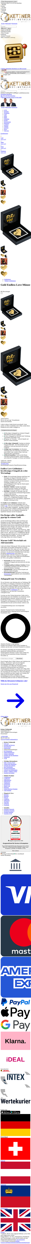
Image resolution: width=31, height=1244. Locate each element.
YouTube (6, 802)
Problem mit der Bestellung (11, 755)
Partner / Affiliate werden (10, 771)
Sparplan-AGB (8, 813)
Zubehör (6, 127)
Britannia (6, 787)
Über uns (6, 130)
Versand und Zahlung (9, 765)
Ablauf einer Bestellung (10, 764)
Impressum (7, 757)
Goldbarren (7, 778)
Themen (6, 126)
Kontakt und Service (9, 745)
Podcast (6, 797)
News (5, 129)
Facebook (6, 805)
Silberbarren (7, 781)
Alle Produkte (7, 790)
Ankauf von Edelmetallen (10, 770)
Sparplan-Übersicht (9, 809)
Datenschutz (7, 748)
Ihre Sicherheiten (8, 767)
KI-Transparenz (8, 751)
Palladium (6, 119)
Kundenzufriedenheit (9, 768)
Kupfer (6, 120)
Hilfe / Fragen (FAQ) (9, 762)
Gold (5, 114)
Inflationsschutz (10, 553)
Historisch (6, 123)
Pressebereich (7, 746)
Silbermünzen (7, 780)
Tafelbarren (7, 783)
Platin (5, 117)
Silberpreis (7, 800)
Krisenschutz (7, 122)
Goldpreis (6, 799)
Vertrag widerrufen (9, 754)
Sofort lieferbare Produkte (10, 789)
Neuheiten (6, 113)
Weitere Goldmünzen (10, 281)
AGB (5, 758)
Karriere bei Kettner (9, 773)
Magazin (6, 794)
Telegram (6, 803)
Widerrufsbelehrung (9, 752)
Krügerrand (7, 784)
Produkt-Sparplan (8, 812)
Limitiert (6, 125)
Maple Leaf (7, 786)
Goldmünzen (7, 279)
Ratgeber (6, 796)
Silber (5, 116)
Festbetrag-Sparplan (9, 810)
